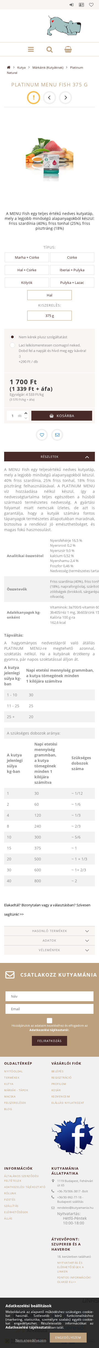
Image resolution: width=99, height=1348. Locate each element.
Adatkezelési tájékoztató (24, 1187)
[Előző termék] (49, 97)
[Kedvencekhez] (42, 435)
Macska (9, 1096)
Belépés (71, 4)
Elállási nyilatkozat (67, 1103)
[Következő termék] (65, 97)
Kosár (56, 1090)
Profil (81, 4)
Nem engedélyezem (30, 1340)
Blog (8, 1109)
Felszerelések (15, 1103)
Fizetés (9, 1199)
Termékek (11, 1077)
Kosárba (65, 415)
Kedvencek (91, 4)
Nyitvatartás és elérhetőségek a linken (70, 1267)
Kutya (21, 67)
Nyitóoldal (13, 1071)
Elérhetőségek (16, 1212)
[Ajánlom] (57, 435)
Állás (8, 1218)
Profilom (58, 1084)
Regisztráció (61, 1077)
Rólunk (10, 1193)
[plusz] (26, 413)
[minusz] (26, 418)
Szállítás (11, 1206)
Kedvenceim (60, 1096)
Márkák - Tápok (16, 1090)
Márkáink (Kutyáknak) (47, 67)
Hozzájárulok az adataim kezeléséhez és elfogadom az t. (50, 1027)
